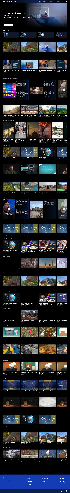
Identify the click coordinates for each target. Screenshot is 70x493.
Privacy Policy (63, 482)
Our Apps (29, 484)
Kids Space (29, 482)
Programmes (29, 481)
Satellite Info (45, 478)
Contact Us (62, 478)
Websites (44, 481)
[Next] (66, 16)
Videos (28, 478)
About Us (62, 481)
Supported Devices (46, 477)
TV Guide (29, 479)
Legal (61, 477)
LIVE (28, 477)
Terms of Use (45, 479)
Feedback (62, 479)
